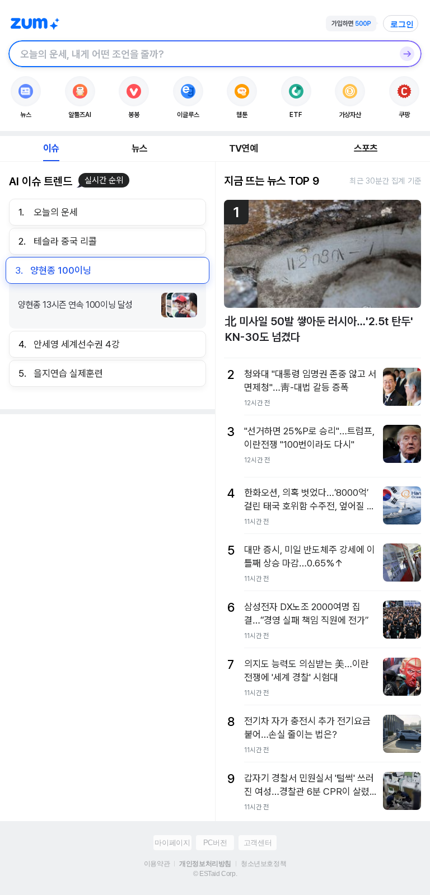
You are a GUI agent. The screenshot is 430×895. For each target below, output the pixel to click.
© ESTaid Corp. (215, 874)
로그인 (402, 24)
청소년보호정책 (263, 864)
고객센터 (258, 842)
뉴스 (139, 148)
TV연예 (243, 148)
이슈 (51, 148)
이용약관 (157, 864)
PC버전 (215, 842)
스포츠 (366, 148)
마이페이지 (172, 842)
